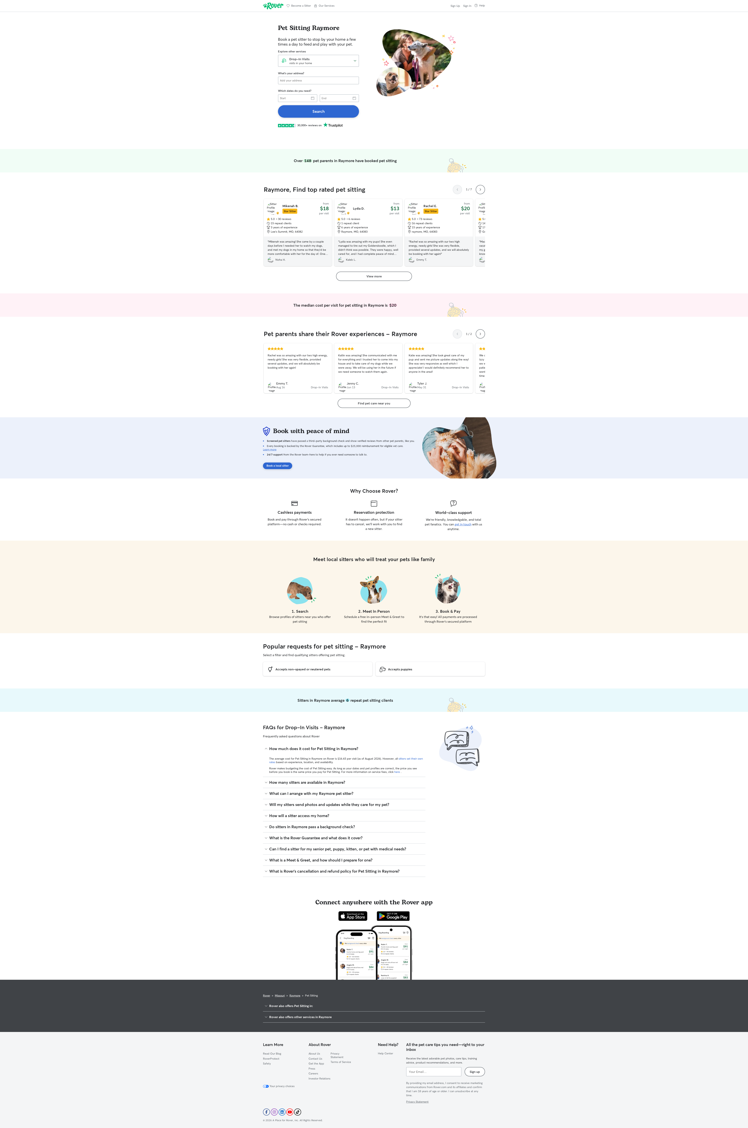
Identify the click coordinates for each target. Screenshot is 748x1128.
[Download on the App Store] (353, 916)
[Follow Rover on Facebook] (266, 1112)
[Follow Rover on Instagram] (274, 1112)
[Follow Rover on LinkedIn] (282, 1112)
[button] (324, 6)
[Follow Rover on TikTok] (297, 1112)
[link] (318, 111)
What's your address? (291, 73)
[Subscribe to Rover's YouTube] (289, 1112)
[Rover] (273, 6)
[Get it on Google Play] (393, 916)
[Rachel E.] (439, 232)
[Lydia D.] (368, 232)
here (397, 772)
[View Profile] (298, 368)
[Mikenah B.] (298, 232)
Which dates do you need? (294, 91)
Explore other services (292, 51)
